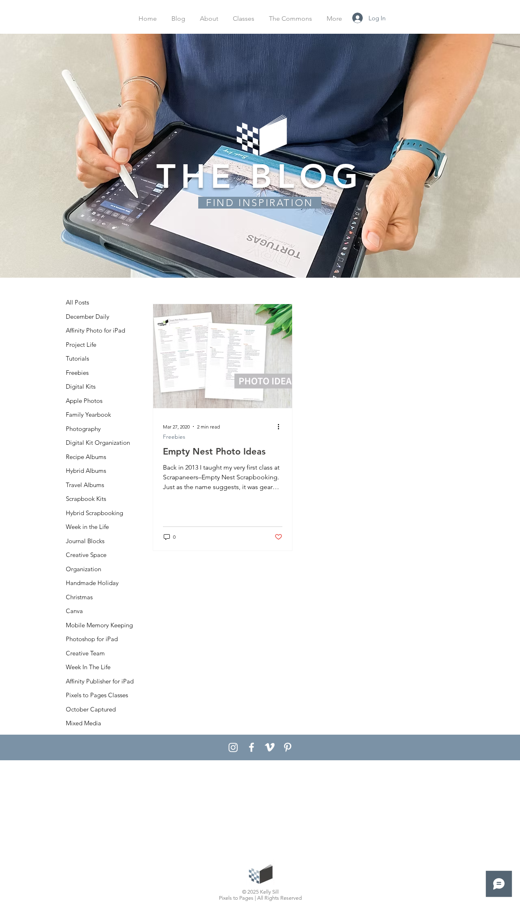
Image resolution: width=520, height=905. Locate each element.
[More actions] (281, 426)
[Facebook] (251, 747)
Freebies (174, 436)
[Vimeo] (270, 747)
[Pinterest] (288, 747)
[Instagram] (233, 747)
